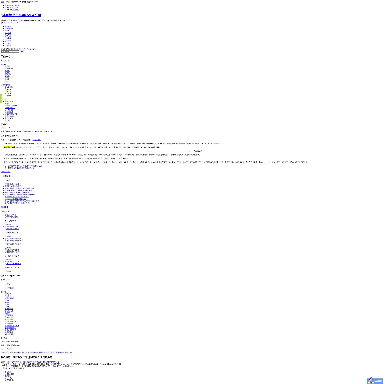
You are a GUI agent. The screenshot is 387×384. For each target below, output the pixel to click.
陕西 (38, 362)
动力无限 (12, 368)
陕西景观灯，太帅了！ (13, 184)
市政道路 (8, 89)
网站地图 (26, 362)
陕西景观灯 (9, 323)
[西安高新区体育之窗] (13, 264)
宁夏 (57, 362)
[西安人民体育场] (11, 217)
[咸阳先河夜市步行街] (13, 252)
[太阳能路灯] (10, 110)
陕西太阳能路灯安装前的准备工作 (17, 197)
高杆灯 (7, 77)
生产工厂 (8, 39)
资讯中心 (8, 43)
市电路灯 (8, 120)
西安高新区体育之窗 (12, 262)
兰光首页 (8, 26)
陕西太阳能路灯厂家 (12, 326)
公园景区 (8, 93)
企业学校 (8, 95)
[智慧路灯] (9, 101)
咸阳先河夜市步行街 (12, 250)
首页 (18, 49)
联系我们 (16, 10)
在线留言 (16, 5)
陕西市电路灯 (10, 319)
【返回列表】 (5, 172)
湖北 (45, 362)
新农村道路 (9, 87)
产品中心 (8, 35)
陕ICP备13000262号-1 (14, 362)
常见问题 (16, 7)
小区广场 (8, 91)
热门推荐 (4, 99)
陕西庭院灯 (9, 315)
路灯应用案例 (5, 85)
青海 (41, 362)
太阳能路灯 (9, 28)
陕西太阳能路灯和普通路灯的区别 (22, 168)
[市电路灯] (9, 118)
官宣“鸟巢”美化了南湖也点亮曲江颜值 (18, 190)
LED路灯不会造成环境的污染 (15, 199)
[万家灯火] (20, 368)
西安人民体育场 (10, 215)
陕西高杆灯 (9, 311)
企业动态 (33, 49)
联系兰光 (8, 45)
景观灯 (7, 73)
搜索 (22, 51)
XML (34, 362)
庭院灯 (7, 31)
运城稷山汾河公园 (11, 226)
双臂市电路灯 (10, 298)
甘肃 (54, 362)
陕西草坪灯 (9, 309)
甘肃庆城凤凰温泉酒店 (13, 238)
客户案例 (8, 37)
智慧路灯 (8, 66)
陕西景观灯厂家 (10, 321)
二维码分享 (37, 140)
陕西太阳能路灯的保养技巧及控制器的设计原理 (22, 201)
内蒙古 (49, 362)
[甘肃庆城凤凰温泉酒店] (14, 240)
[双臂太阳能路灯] (11, 114)
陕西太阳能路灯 (10, 328)
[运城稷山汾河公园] (12, 229)
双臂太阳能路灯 (10, 116)
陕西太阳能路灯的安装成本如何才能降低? (20, 194)
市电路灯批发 (10, 317)
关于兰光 (8, 41)
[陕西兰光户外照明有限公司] (21, 15)
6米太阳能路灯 (10, 108)
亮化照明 (8, 33)
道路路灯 (8, 75)
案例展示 (4, 207)
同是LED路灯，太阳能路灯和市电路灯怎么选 (26, 166)
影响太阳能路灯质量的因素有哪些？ (18, 192)
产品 (6, 81)
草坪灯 (7, 79)
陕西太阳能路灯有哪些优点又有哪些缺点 (19, 188)
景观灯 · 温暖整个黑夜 (13, 186)
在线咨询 (8, 376)
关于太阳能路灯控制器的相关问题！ (18, 203)
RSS (31, 362)
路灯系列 (4, 64)
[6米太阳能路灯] (11, 106)
